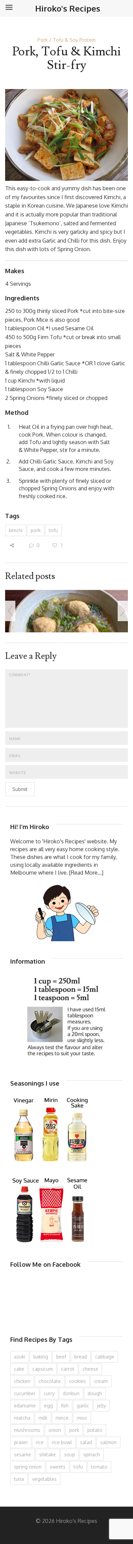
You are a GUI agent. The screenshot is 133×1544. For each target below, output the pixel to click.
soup (69, 1454)
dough (95, 1393)
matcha (22, 1418)
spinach (91, 1454)
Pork (43, 40)
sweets (57, 1467)
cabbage (104, 1356)
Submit (20, 789)
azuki (19, 1356)
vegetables (44, 1479)
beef (61, 1356)
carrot (67, 1369)
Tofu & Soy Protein (74, 40)
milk (43, 1418)
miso (82, 1418)
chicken (22, 1381)
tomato (99, 1467)
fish (65, 1405)
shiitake (47, 1454)
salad (86, 1442)
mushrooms (27, 1430)
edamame (25, 1405)
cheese (90, 1369)
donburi (71, 1393)
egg (48, 1405)
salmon (108, 1442)
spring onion (28, 1467)
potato (94, 1430)
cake (19, 1369)
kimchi (16, 530)
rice (40, 1442)
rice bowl (62, 1442)
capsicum (42, 1369)
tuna (19, 1479)
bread (80, 1356)
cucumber (24, 1393)
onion (54, 1430)
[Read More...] (86, 872)
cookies (77, 1381)
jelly (101, 1405)
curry (49, 1393)
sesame (22, 1454)
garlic (83, 1405)
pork (36, 530)
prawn (21, 1442)
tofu (53, 530)
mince (62, 1418)
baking (40, 1356)
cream (101, 1381)
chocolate (50, 1381)
